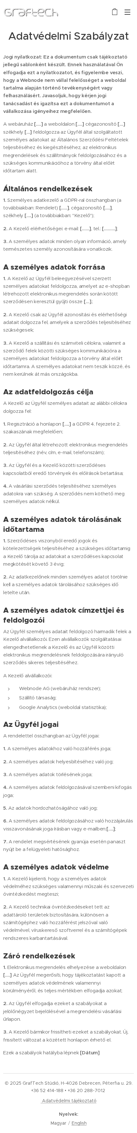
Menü (127, 11)
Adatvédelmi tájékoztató (69, 1101)
